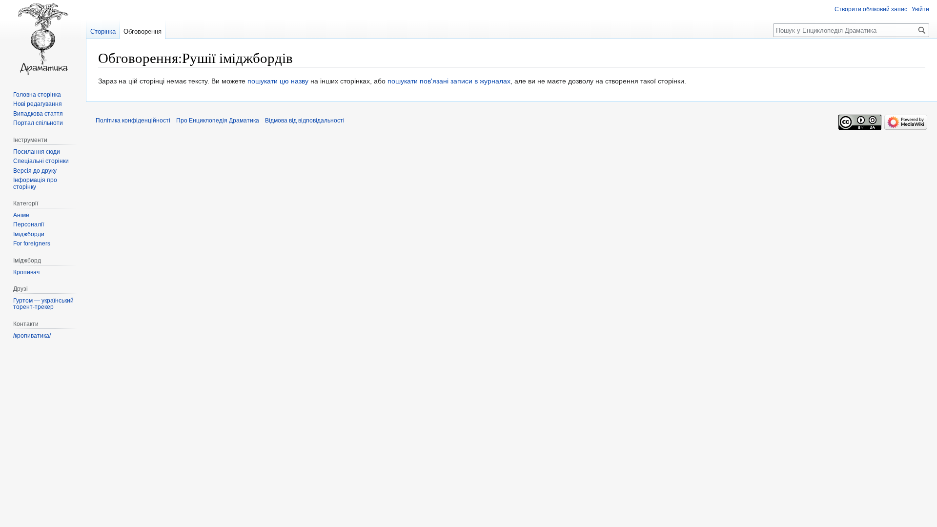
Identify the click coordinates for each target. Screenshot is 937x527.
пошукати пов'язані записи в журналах (448, 81)
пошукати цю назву (277, 81)
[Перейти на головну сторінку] (43, 39)
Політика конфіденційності (133, 120)
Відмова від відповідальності (305, 120)
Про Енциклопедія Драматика (217, 120)
